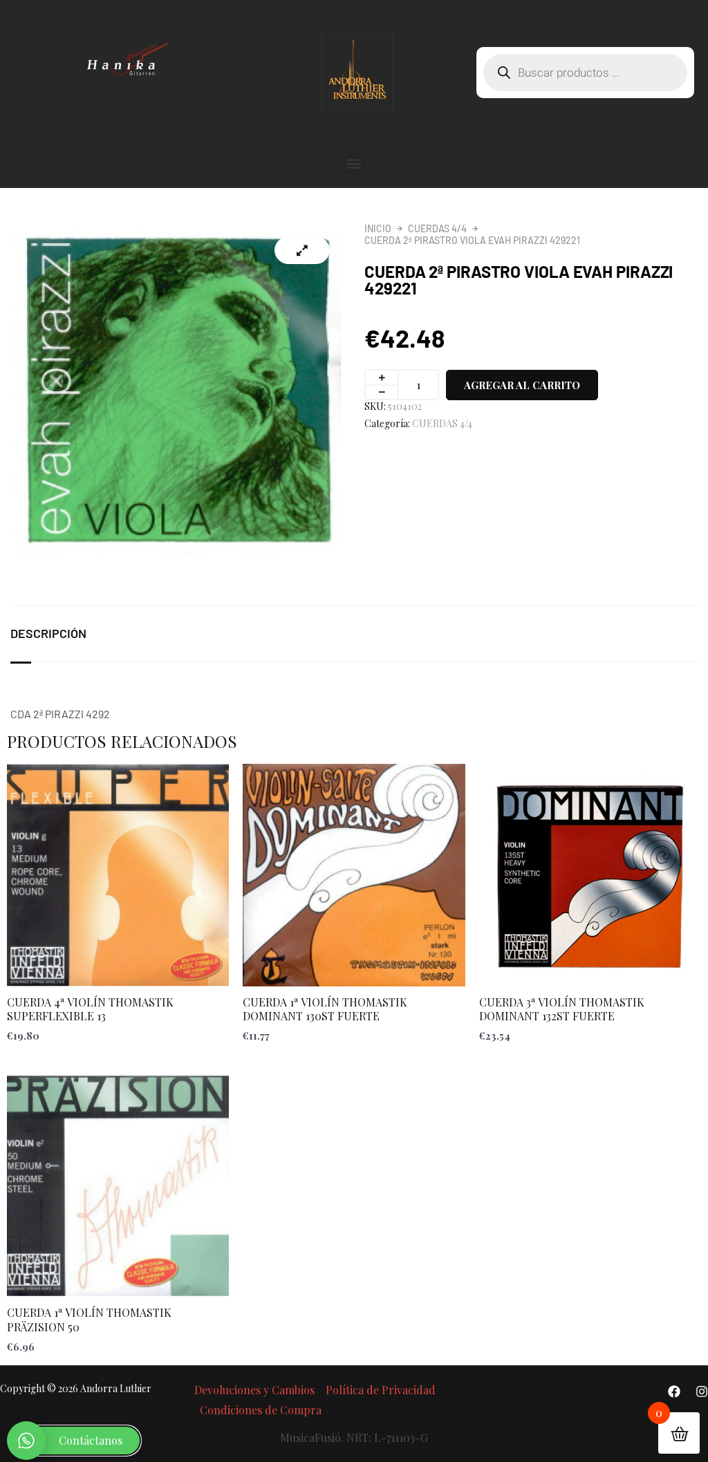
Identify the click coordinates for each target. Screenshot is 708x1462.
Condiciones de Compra (261, 1410)
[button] (354, 162)
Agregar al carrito (522, 385)
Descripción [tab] (48, 633)
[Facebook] (674, 1391)
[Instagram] (702, 1391)
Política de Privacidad (381, 1390)
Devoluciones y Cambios (254, 1390)
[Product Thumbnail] (302, 250)
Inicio (377, 228)
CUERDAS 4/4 (437, 228)
